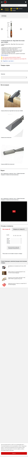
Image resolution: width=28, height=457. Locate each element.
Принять (14, 453)
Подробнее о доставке (8, 61)
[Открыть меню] (2, 2)
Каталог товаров (7, 9)
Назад (4, 15)
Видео (3, 170)
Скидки (14, 10)
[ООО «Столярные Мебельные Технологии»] (5, 3)
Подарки (14, 8)
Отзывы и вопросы (7, 226)
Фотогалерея (5, 85)
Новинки (20, 8)
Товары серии (5, 65)
